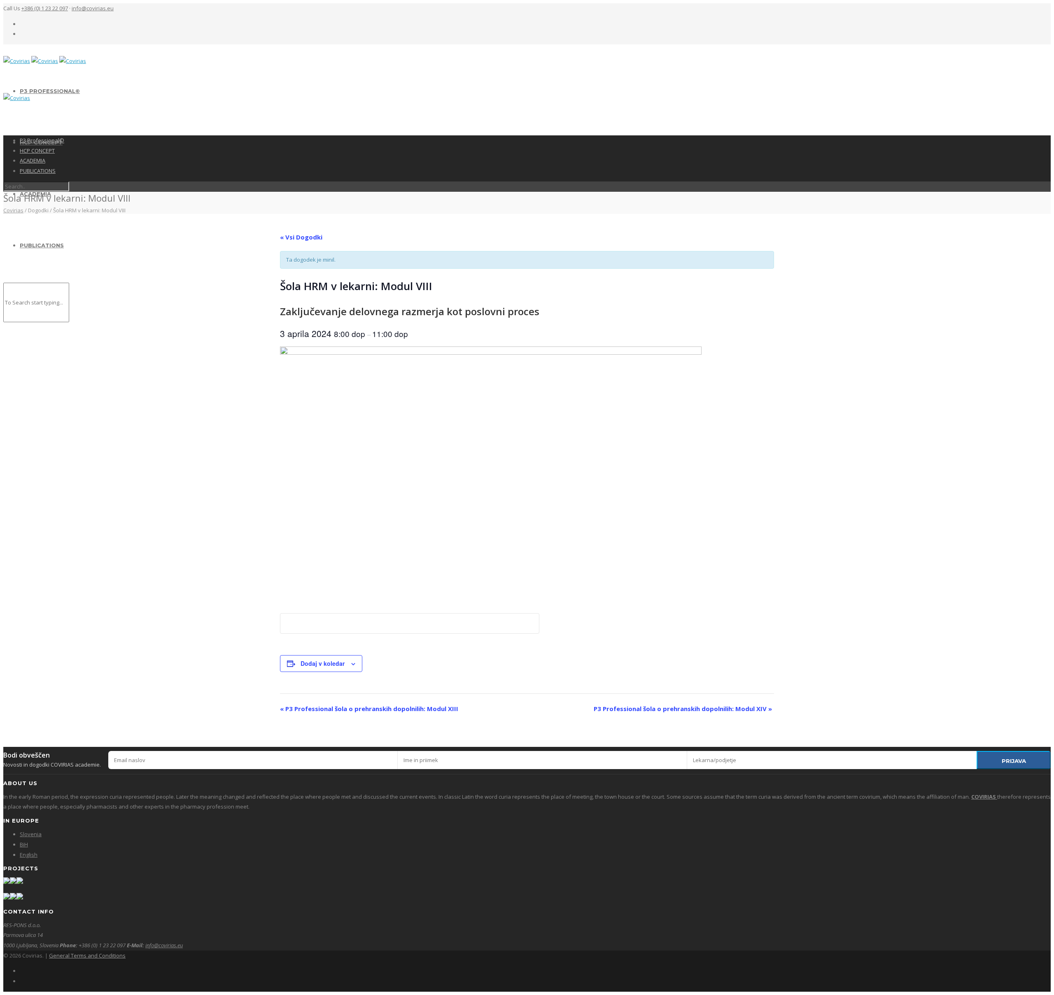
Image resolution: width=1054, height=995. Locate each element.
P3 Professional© (50, 91)
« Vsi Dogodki (301, 237)
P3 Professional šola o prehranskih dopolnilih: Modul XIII (369, 708)
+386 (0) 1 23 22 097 (44, 8)
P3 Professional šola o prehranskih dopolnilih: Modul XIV (683, 708)
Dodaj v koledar (323, 663)
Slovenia (31, 834)
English (28, 854)
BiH (24, 844)
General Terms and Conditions (87, 955)
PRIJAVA (1014, 761)
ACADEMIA (32, 160)
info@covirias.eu (93, 8)
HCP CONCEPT (37, 150)
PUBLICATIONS (42, 245)
